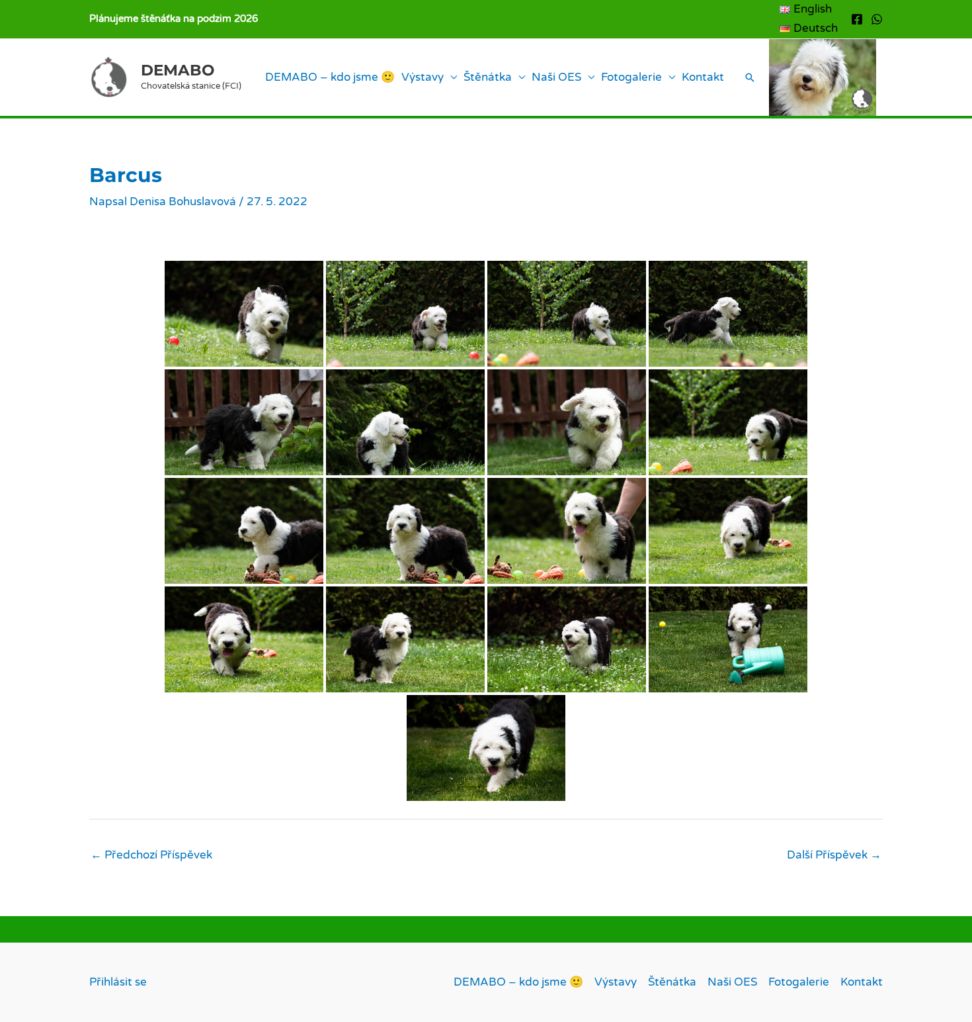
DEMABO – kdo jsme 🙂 (330, 77)
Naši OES (556, 77)
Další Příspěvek (834, 855)
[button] (750, 77)
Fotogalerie (631, 77)
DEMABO (177, 70)
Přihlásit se (118, 982)
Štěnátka (488, 77)
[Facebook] (857, 19)
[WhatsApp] (877, 19)
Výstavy (422, 77)
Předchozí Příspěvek (151, 855)
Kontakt (703, 77)
